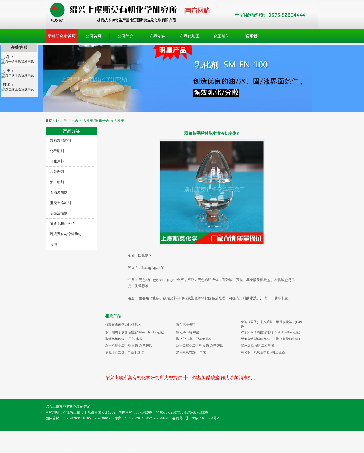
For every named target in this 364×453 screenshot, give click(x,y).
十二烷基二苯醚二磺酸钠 (127, 450)
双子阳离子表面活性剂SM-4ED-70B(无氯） (135, 332)
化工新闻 (221, 36)
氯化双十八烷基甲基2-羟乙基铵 (263, 352)
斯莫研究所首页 (62, 36)
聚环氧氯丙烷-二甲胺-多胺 (124, 339)
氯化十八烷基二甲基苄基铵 (124, 352)
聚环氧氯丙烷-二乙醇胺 (257, 345)
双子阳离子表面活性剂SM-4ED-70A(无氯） (271, 332)
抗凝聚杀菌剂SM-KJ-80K (123, 324)
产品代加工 (190, 36)
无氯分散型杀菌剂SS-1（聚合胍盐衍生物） (271, 339)
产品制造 (157, 36)
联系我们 (253, 36)
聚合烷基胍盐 (185, 324)
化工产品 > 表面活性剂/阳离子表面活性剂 (89, 121)
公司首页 (94, 36)
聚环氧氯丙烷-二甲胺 (191, 352)
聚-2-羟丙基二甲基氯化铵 (194, 339)
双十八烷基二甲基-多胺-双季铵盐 (128, 345)
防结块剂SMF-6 (92, 450)
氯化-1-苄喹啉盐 (187, 332)
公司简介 (126, 36)
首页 (49, 121)
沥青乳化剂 (68, 450)
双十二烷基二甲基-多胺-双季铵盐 (199, 345)
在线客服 (19, 47)
